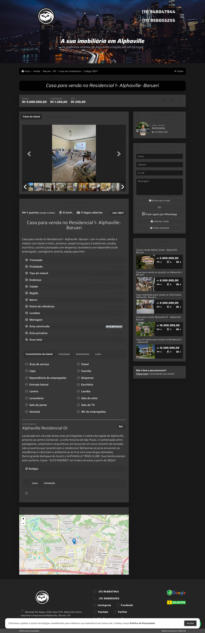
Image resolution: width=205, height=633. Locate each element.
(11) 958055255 (158, 20)
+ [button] (23, 519)
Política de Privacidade (142, 623)
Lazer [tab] (35, 483)
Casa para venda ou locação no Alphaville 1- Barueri (159, 274)
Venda (36, 71)
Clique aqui (142, 374)
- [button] (23, 523)
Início (27, 71)
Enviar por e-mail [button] (160, 200)
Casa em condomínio (70, 71)
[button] (30, 154)
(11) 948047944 (158, 11)
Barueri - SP (49, 71)
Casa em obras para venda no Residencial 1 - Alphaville (159, 341)
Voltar (180, 71)
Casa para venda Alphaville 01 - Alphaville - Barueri (159, 318)
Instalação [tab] (49, 483)
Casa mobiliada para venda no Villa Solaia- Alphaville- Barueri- (159, 296)
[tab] (31, 116)
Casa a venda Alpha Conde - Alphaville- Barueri (157, 251)
